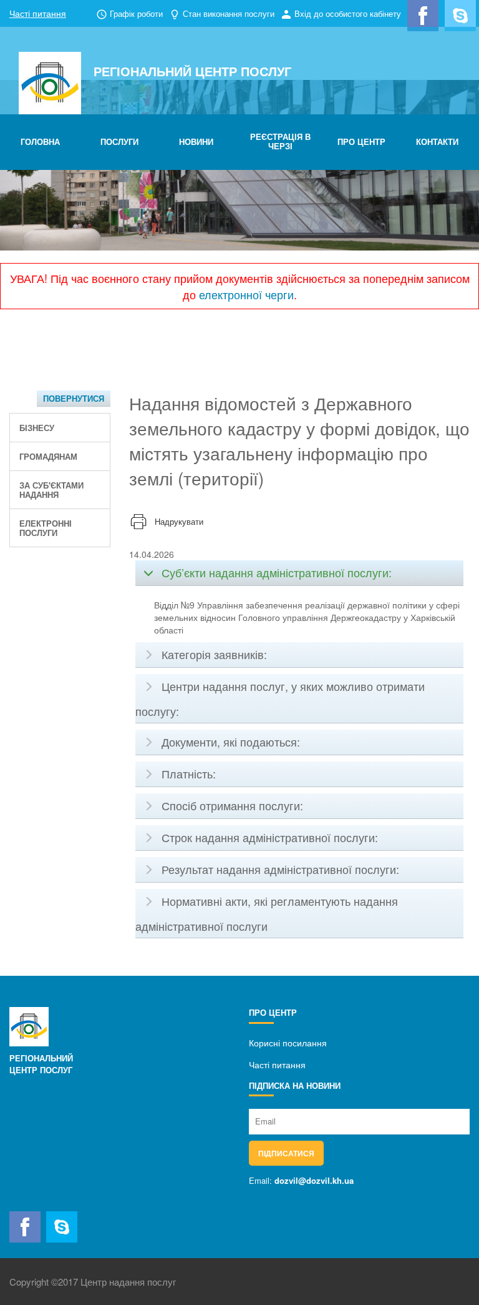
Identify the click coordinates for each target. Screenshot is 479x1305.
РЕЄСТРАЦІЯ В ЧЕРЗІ (280, 141)
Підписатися (286, 1153)
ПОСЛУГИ (119, 141)
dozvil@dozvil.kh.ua (314, 1180)
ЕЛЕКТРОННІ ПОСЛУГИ (45, 527)
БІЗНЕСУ (36, 428)
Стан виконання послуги (228, 13)
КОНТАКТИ (437, 141)
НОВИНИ (196, 141)
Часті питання (37, 13)
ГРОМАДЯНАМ (48, 456)
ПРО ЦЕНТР (361, 141)
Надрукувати (179, 521)
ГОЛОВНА (40, 141)
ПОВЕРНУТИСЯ (73, 398)
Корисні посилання (288, 1042)
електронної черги (246, 294)
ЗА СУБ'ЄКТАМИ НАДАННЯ (51, 489)
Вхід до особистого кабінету (347, 13)
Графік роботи (136, 13)
